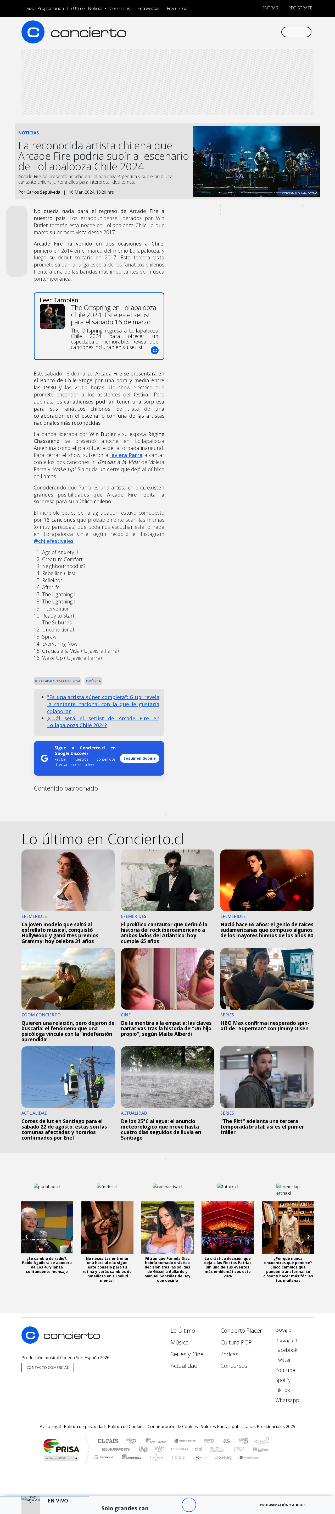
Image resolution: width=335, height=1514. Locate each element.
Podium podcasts (104, 1455)
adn (243, 1441)
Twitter (282, 1359)
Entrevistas (148, 8)
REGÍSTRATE (299, 8)
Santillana (157, 1441)
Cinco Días (179, 1449)
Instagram (286, 1339)
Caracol (262, 1441)
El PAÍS (107, 1441)
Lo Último (76, 8)
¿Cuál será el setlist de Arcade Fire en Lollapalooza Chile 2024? (103, 722)
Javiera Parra (126, 455)
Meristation (246, 1463)
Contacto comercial (47, 1367)
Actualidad (184, 1365)
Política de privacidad (84, 1426)
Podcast (230, 1354)
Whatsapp (286, 1400)
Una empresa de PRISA (61, 1445)
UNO (143, 1449)
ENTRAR (269, 8)
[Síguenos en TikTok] (268, 32)
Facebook (285, 1349)
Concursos (120, 8)
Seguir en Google (140, 758)
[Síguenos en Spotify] (259, 32)
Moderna (130, 1463)
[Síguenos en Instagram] (224, 32)
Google (282, 1329)
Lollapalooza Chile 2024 (58, 681)
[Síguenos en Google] (216, 32)
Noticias (95, 8)
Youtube (284, 1370)
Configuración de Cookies (173, 1426)
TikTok (282, 1389)
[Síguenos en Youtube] (250, 32)
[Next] (217, 1505)
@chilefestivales (54, 540)
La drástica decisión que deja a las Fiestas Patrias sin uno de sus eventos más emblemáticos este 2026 (228, 1267)
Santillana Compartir (185, 1441)
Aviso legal (50, 1426)
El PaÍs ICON (177, 1463)
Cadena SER (209, 1441)
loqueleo (221, 1463)
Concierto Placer (241, 1330)
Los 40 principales (133, 1441)
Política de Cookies (126, 1426)
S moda (199, 1463)
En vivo (27, 8)
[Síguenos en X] (242, 32)
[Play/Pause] (189, 1505)
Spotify (282, 1380)
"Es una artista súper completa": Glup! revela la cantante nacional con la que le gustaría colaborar (103, 704)
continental (198, 1449)
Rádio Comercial (269, 1463)
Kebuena (263, 1449)
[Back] (160, 1505)
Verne (228, 1449)
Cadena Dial (244, 1449)
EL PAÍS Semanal (213, 1449)
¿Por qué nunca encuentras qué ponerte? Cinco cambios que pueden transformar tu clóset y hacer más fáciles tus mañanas (288, 1269)
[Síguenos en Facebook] (233, 32)
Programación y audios (282, 1504)
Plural (155, 1463)
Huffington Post (114, 1449)
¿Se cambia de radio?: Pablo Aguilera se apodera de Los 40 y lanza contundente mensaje (47, 1265)
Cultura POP (236, 1342)
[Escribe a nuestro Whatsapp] (276, 32)
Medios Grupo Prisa (61, 1458)
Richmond (104, 1463)
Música (94, 681)
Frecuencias (178, 8)
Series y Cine (187, 1354)
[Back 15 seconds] (174, 1505)
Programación (50, 8)
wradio (158, 1449)
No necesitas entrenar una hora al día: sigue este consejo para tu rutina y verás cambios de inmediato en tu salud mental (107, 1269)
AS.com (226, 1441)
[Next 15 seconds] (203, 1505)
